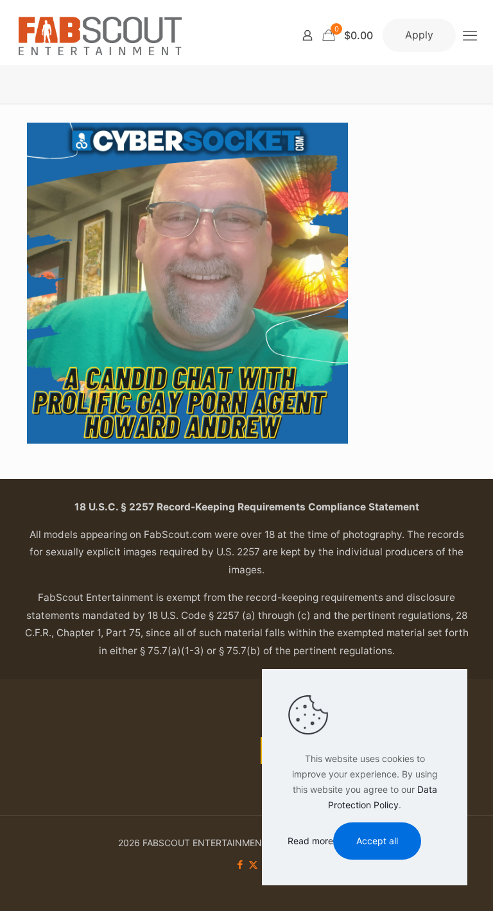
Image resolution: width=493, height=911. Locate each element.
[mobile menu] (470, 35)
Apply (419, 34)
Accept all (377, 840)
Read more (310, 840)
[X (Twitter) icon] (253, 864)
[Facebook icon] (240, 864)
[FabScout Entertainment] (100, 35)
